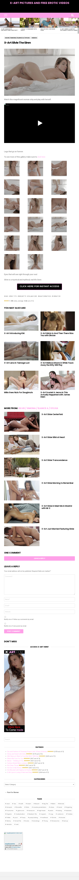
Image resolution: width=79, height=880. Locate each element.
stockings (36, 821)
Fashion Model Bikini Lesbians (17, 763)
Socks (27, 821)
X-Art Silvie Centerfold (52, 414)
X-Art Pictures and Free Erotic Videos (39, 3)
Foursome (10, 811)
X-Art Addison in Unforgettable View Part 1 (9, 29)
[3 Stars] (7, 300)
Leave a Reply (39, 558)
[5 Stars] (9, 300)
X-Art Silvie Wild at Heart (53, 437)
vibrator (56, 296)
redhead (45, 817)
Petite (8, 817)
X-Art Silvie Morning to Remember (58, 483)
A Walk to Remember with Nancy (29, 29)
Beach (37, 804)
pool (16, 817)
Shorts (54, 817)
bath (21, 804)
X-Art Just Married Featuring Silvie (58, 529)
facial (60, 807)
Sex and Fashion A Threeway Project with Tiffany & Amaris (27, 751)
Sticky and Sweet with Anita (16, 754)
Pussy (23, 817)
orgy (51, 814)
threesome (55, 821)
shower (62, 817)
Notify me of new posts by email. (15, 626)
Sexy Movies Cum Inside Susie (48, 29)
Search (72, 15)
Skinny (9, 821)
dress (52, 807)
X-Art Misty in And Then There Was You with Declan (57, 334)
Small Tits (18, 821)
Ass (7, 296)
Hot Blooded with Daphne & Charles (19, 770)
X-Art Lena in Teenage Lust (17, 362)
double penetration (39, 807)
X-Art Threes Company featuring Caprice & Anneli (68, 29)
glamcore (33, 296)
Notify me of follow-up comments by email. (19, 619)
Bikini (53, 804)
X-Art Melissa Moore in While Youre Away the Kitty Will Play (57, 363)
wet (17, 824)
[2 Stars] (6, 300)
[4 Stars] (8, 300)
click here (41, 157)
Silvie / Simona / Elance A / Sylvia (38, 408)
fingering (69, 807)
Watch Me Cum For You (15, 758)
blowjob (9, 807)
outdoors (60, 814)
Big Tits (14, 296)
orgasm (43, 814)
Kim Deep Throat (13, 765)
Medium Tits (33, 814)
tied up (65, 821)
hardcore (31, 811)
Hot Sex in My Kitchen (14, 768)
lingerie (9, 814)
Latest (39, 11)
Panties (69, 814)
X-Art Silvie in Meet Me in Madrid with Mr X (57, 507)
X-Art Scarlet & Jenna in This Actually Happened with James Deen (55, 394)
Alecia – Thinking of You (15, 761)
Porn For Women (13, 792)
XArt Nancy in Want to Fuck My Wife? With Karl (23, 756)
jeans (51, 811)
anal (8, 804)
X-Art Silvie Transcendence (54, 460)
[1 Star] (4, 300)
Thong (46, 821)
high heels (42, 811)
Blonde (61, 804)
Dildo (27, 807)
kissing (59, 811)
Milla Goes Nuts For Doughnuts (18, 392)
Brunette (22, 296)
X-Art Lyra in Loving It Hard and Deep (19, 772)
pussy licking (33, 817)
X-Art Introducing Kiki (14, 333)
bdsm (29, 804)
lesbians (68, 811)
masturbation (45, 296)
